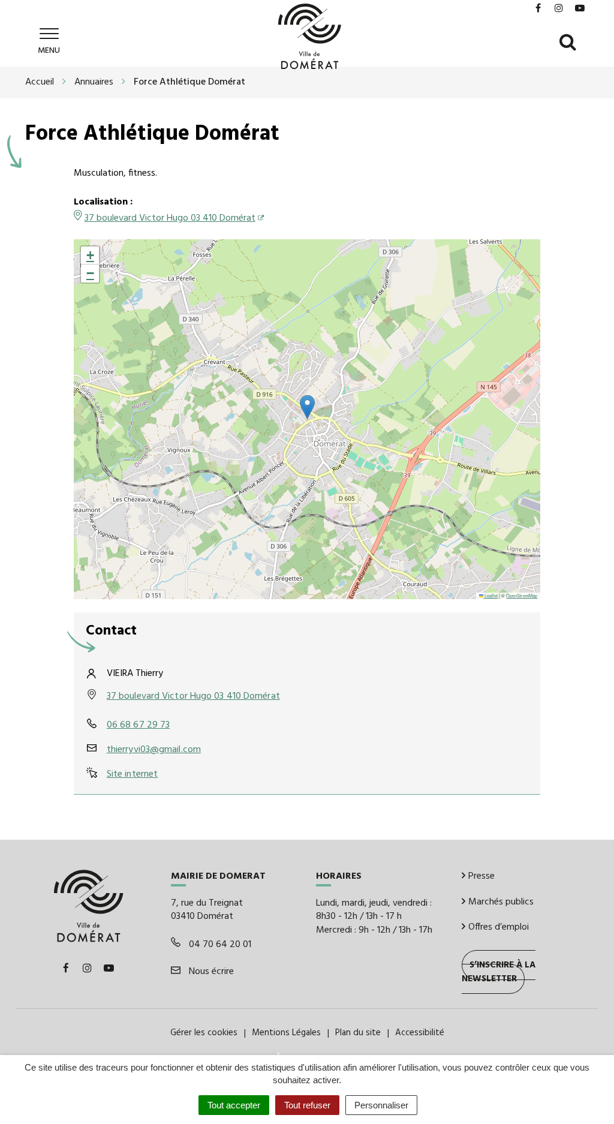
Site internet (132, 774)
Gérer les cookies (203, 1033)
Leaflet (490, 595)
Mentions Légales (286, 1033)
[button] (307, 407)
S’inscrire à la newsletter (498, 972)
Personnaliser (381, 1105)
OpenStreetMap (521, 595)
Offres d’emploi (498, 927)
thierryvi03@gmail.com (154, 750)
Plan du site (358, 1033)
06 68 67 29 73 (138, 725)
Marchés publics (501, 902)
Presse (481, 876)
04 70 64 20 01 (218, 944)
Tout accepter (233, 1105)
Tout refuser (307, 1105)
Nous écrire (210, 971)
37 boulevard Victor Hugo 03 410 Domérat (170, 218)
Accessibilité (419, 1033)
